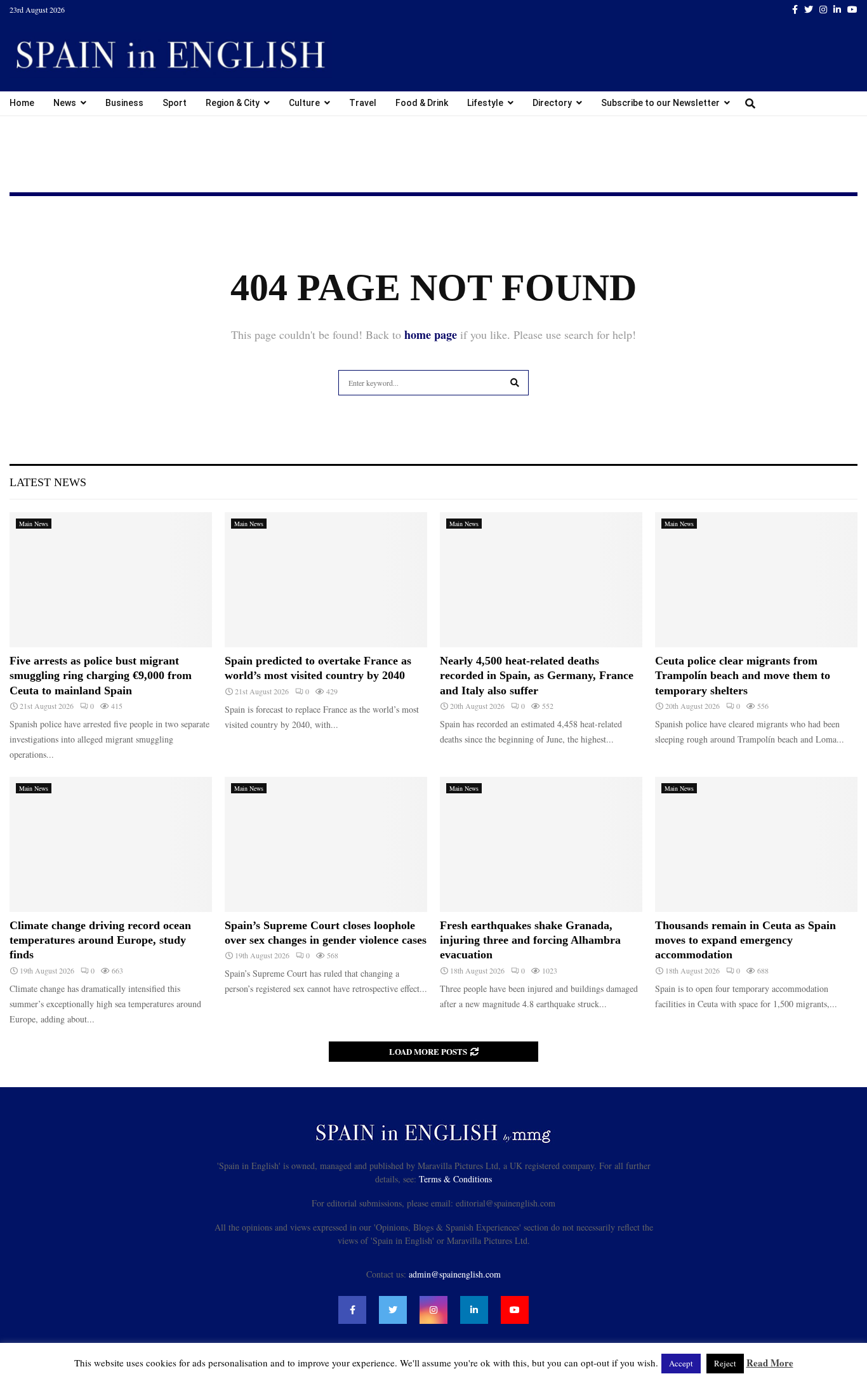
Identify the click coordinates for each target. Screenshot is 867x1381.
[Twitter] (393, 1310)
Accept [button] (681, 1363)
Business (124, 103)
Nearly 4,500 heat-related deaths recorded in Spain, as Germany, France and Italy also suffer (536, 675)
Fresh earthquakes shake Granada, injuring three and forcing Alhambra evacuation (530, 940)
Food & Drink (421, 103)
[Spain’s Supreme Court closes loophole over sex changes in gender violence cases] (326, 844)
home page (430, 334)
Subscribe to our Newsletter (660, 103)
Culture (304, 103)
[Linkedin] (474, 1310)
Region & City (233, 103)
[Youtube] (515, 1310)
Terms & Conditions (455, 1179)
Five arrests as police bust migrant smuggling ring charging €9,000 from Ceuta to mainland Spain (101, 675)
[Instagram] (433, 1310)
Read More (769, 1363)
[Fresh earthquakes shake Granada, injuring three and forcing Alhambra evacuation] (541, 844)
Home (22, 103)
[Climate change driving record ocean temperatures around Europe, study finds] (111, 844)
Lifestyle (485, 103)
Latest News (48, 482)
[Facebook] (352, 1310)
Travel (362, 103)
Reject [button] (725, 1363)
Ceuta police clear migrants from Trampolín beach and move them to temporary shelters (742, 675)
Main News (33, 523)
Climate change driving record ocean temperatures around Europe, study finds (100, 940)
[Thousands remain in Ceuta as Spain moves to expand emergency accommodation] (756, 844)
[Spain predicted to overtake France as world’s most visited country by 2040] (326, 579)
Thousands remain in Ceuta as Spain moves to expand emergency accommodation (745, 940)
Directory (552, 103)
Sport (174, 103)
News (64, 103)
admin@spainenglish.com (455, 1274)
